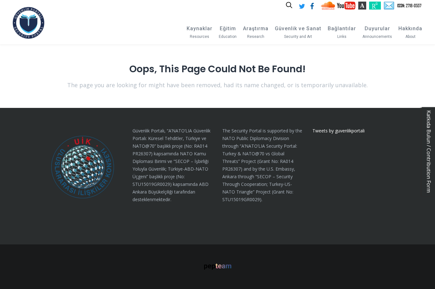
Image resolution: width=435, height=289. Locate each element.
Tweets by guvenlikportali (338, 131)
